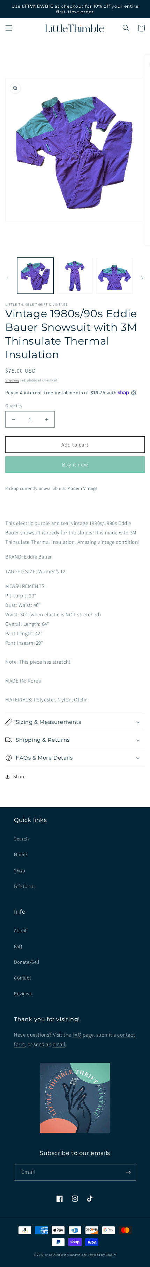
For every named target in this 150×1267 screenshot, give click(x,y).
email (59, 1044)
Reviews (23, 993)
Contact (22, 978)
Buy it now (75, 464)
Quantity (13, 406)
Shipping (12, 380)
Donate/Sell (26, 962)
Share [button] (19, 776)
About (20, 930)
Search (21, 839)
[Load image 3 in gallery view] (114, 276)
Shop (19, 870)
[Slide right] (142, 277)
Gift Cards (25, 886)
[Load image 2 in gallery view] (75, 276)
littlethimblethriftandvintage (66, 1254)
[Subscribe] (128, 1172)
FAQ (18, 946)
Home (20, 854)
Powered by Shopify (102, 1254)
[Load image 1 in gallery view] (35, 276)
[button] (8, 28)
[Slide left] (7, 277)
